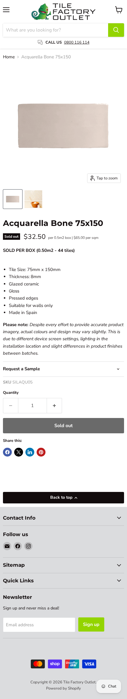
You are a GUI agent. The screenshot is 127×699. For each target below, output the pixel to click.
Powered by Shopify (63, 688)
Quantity (11, 393)
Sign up (91, 624)
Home (9, 57)
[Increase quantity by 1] (54, 405)
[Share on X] (18, 452)
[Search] (116, 30)
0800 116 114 (76, 42)
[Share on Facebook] (7, 452)
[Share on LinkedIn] (29, 452)
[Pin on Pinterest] (41, 452)
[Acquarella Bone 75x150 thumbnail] (12, 199)
